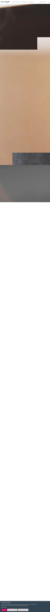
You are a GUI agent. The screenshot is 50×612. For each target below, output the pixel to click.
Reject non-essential (12, 609)
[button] (49, 285)
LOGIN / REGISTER (42, 1)
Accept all (4, 609)
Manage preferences (23, 609)
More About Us (25, 579)
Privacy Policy (3, 607)
